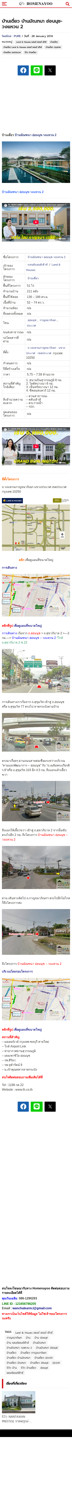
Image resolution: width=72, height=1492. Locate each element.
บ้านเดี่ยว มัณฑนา (16, 1363)
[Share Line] (37, 70)
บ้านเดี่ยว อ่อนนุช (39, 1363)
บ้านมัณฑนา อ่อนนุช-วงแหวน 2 (35, 135)
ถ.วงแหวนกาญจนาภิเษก (42, 347)
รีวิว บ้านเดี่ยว (30, 52)
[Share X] (50, 70)
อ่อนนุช (32, 320)
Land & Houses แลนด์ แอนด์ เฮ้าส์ (31, 42)
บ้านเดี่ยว (54, 42)
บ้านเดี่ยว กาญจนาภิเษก (33, 1353)
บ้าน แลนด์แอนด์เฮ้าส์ (18, 1343)
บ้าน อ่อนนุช (41, 1338)
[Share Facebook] (23, 70)
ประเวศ (31, 325)
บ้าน (28, 1338)
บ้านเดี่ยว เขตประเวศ (12, 52)
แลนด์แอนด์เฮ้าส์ (38, 264)
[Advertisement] (36, 1141)
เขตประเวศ (45, 353)
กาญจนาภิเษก (48, 320)
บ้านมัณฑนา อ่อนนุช (47, 1348)
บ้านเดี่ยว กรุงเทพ (53, 47)
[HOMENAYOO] (35, 4)
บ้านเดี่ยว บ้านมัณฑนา (18, 1358)
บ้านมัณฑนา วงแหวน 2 (19, 1348)
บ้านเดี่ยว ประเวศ (43, 1358)
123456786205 (25, 1303)
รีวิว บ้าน (12, 1368)
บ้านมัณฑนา (39, 1343)
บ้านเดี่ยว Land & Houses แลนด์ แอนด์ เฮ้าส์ (22, 47)
